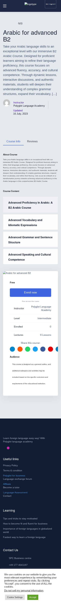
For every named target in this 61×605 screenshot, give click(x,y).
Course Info (13, 141)
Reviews (32, 141)
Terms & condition (12, 470)
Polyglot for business (14, 475)
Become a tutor (11, 487)
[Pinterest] (5, 448)
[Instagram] (8, 448)
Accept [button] (32, 597)
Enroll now (30, 292)
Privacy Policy (10, 465)
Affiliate (7, 484)
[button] (57, 16)
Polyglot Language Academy (29, 105)
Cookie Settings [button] (15, 597)
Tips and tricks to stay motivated (20, 518)
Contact (7, 495)
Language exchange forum (17, 479)
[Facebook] (2, 448)
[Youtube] (10, 448)
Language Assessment (15, 492)
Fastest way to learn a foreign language (24, 537)
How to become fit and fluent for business (25, 523)
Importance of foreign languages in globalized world (27, 530)
